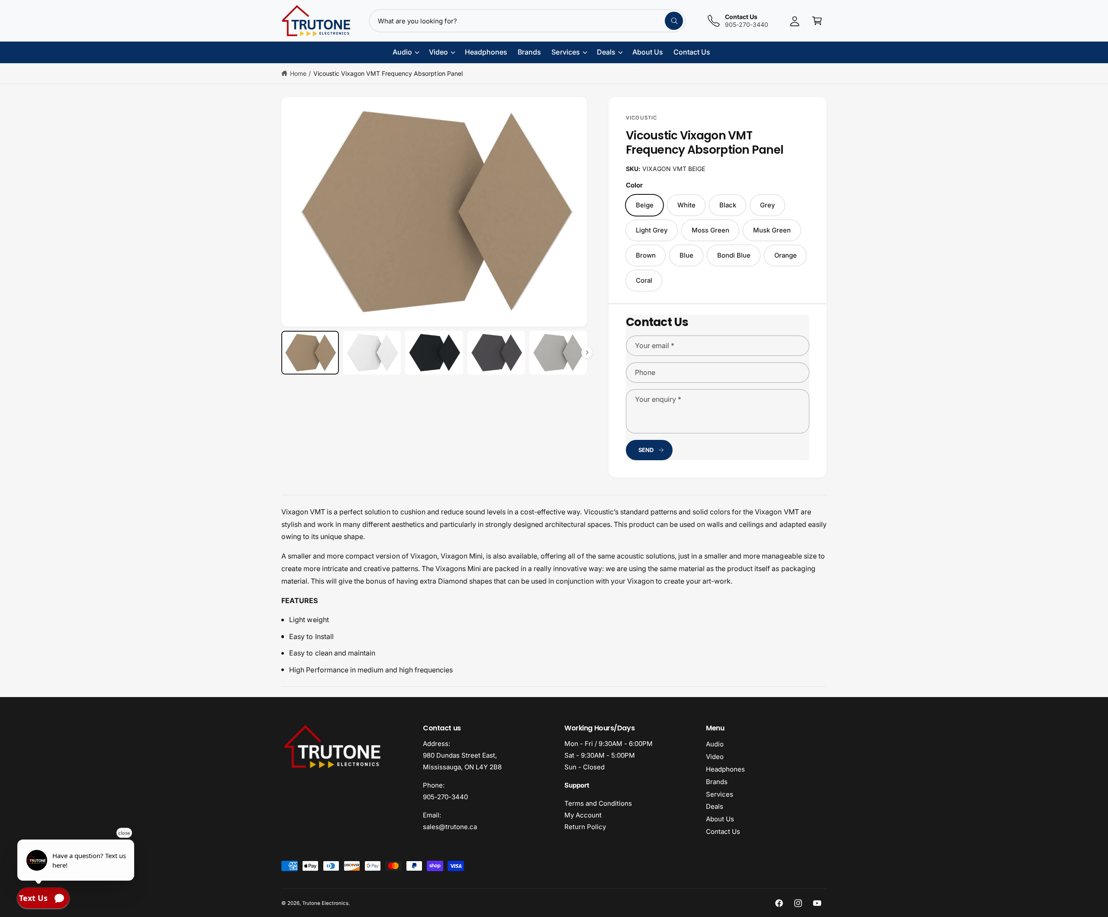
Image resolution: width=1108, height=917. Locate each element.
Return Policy (585, 827)
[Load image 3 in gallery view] (434, 352)
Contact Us (723, 831)
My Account (583, 815)
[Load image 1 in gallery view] (310, 352)
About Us (720, 819)
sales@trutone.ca (450, 827)
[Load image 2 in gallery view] (372, 352)
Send (646, 449)
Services (719, 794)
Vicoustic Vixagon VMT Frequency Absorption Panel (388, 73)
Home (298, 73)
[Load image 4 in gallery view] (496, 352)
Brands (717, 782)
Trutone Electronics (325, 903)
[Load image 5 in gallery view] (558, 352)
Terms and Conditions (598, 803)
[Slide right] (587, 352)
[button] (817, 21)
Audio (715, 744)
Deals (714, 806)
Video (715, 756)
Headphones (725, 769)
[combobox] (527, 21)
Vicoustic (641, 118)
